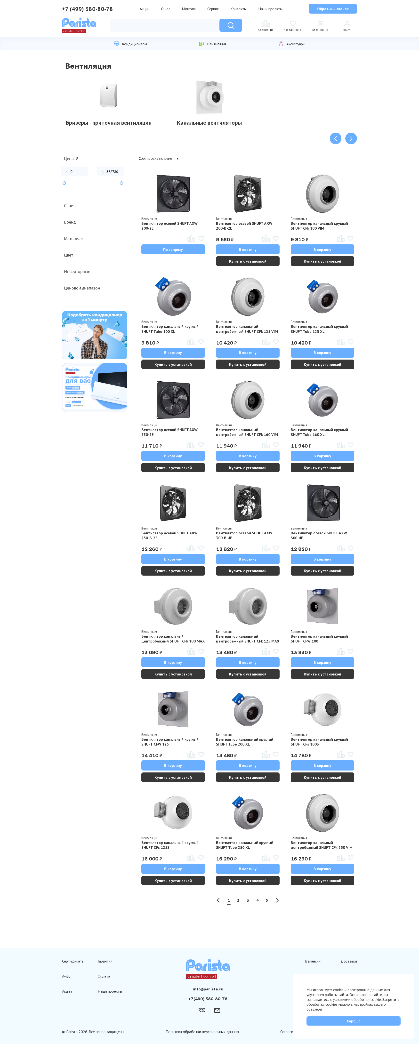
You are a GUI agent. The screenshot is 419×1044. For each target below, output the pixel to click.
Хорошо (353, 1021)
